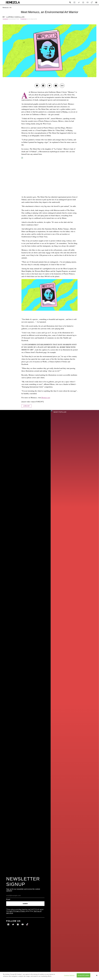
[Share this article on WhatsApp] (37, 85)
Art (10, 7)
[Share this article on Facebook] (43, 85)
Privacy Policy (19, 911)
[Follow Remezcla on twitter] (79, 2)
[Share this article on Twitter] (49, 85)
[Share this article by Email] (56, 85)
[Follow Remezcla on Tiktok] (27, 923)
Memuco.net (45, 397)
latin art (26, 406)
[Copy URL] (62, 85)
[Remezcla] (13, 2)
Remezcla (5, 7)
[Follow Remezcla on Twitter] (13, 923)
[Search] (70, 2)
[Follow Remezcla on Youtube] (22, 923)
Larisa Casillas (15, 17)
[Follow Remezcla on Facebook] (74, 2)
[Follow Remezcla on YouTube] (87, 2)
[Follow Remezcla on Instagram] (83, 2)
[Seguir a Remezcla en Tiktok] (92, 2)
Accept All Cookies (83, 975)
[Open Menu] (96, 2)
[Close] (96, 975)
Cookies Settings (69, 975)
